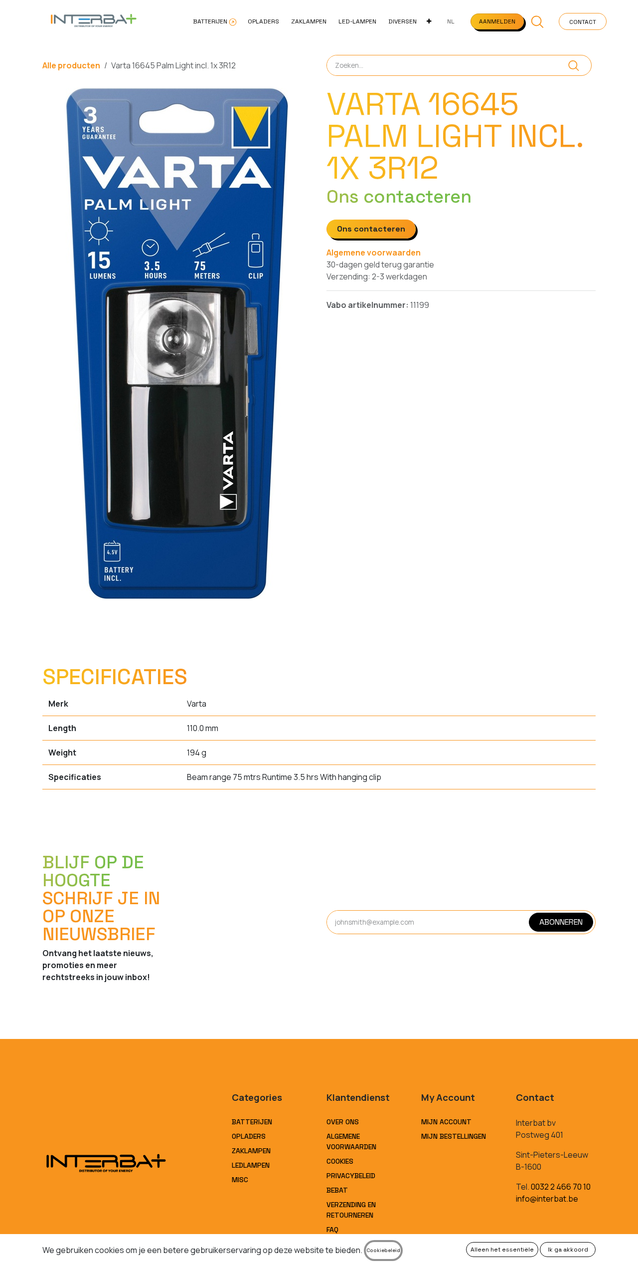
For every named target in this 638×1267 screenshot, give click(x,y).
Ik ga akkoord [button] (568, 1250)
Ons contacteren (371, 229)
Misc (240, 1179)
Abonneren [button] (561, 922)
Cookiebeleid (383, 1250)
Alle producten (71, 65)
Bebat (337, 1190)
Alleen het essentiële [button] (502, 1250)
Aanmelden (497, 21)
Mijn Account (446, 1121)
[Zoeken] (574, 65)
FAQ (332, 1229)
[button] (537, 21)
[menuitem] (214, 21)
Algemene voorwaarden (373, 252)
